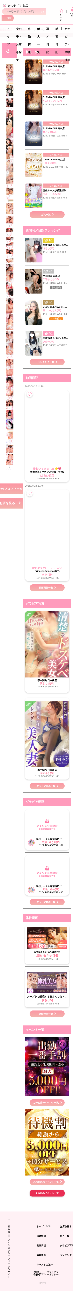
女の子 (12, 5)
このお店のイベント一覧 (46, 1102)
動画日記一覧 (46, 587)
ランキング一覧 (46, 362)
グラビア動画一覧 (46, 902)
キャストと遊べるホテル (45, 1266)
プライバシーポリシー (53, 1273)
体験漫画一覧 (46, 1013)
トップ (8, 30)
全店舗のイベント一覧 (47, 1193)
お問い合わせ (36, 1273)
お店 (25, 5)
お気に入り (29, 394)
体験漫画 (42, 1257)
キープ (61, 17)
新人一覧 (38, 30)
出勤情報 (29, 30)
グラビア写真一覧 (46, 786)
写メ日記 (47, 30)
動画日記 (56, 30)
